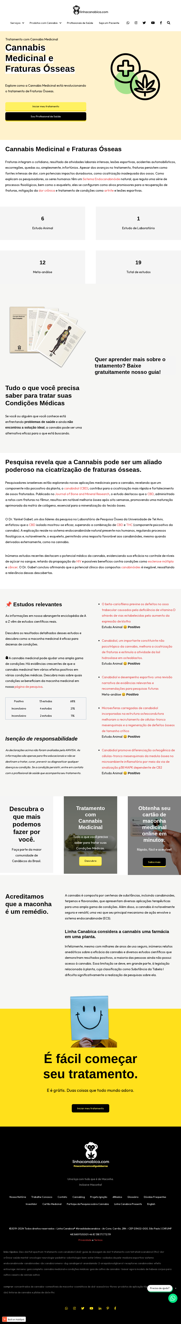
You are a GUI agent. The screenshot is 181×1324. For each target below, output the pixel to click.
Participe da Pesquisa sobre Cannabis (88, 1204)
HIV (78, 561)
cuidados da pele (112, 1257)
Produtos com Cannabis (44, 23)
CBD (150, 494)
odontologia (74, 1257)
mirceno (21, 1269)
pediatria (60, 1257)
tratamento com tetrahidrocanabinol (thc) (135, 1251)
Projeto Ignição (98, 1197)
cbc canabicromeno (52, 1263)
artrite (109, 190)
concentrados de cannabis (29, 1286)
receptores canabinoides (139, 1263)
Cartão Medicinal (52, 1204)
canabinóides (131, 567)
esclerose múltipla (161, 561)
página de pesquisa (28, 687)
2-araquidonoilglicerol (110, 1263)
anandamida (90, 1263)
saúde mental (20, 1257)
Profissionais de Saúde (80, 23)
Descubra (90, 860)
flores (113, 1286)
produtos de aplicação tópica (134, 1286)
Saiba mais (154, 862)
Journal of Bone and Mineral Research (82, 494)
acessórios (102, 1286)
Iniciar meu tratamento (45, 106)
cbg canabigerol (73, 1263)
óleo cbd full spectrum (31, 1251)
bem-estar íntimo (91, 1257)
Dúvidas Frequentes (155, 1197)
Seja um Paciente (109, 23)
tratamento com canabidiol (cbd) (63, 1251)
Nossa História (18, 1197)
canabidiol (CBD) (76, 488)
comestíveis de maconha (59, 1286)
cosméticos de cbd (84, 1286)
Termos (98, 1240)
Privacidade (85, 1240)
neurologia (48, 1257)
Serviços (15, 23)
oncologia (35, 1257)
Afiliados (117, 1197)
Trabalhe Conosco (41, 1197)
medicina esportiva (133, 1257)
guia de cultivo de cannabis (105, 1269)
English (151, 1204)
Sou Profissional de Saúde (46, 116)
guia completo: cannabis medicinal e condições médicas (58, 1269)
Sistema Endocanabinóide (101, 179)
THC (129, 525)
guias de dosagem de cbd (96, 1251)
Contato (62, 1197)
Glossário (133, 1197)
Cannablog (78, 1197)
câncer (12, 567)
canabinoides (31, 1263)
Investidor (31, 1204)
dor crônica (46, 190)
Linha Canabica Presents (128, 1204)
